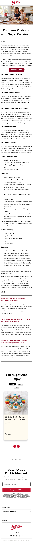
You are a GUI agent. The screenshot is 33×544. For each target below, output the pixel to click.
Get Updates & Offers (16, 490)
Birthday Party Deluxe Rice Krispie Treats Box (15, 418)
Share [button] (4, 41)
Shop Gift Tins (16, 70)
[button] (2, 3)
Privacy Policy (17, 542)
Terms (23, 542)
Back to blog (17, 459)
